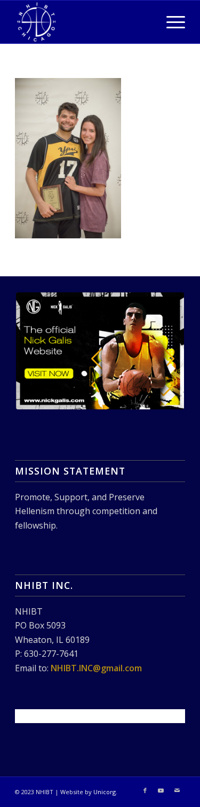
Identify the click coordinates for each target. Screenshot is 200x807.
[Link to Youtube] (161, 790)
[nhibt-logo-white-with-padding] (83, 22)
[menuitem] (170, 22)
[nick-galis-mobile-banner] (100, 350)
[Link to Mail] (177, 790)
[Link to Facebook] (145, 790)
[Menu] (170, 22)
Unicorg (104, 792)
